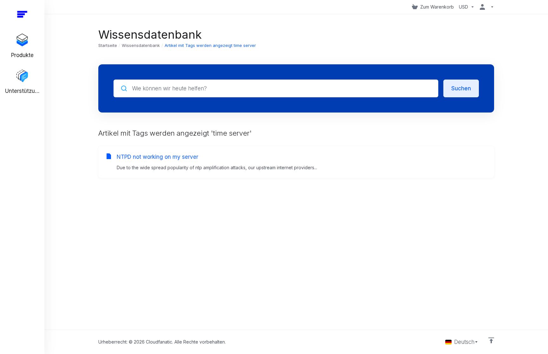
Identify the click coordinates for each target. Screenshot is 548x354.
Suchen (461, 88)
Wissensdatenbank (141, 45)
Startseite (107, 45)
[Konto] (485, 7)
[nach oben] (491, 340)
